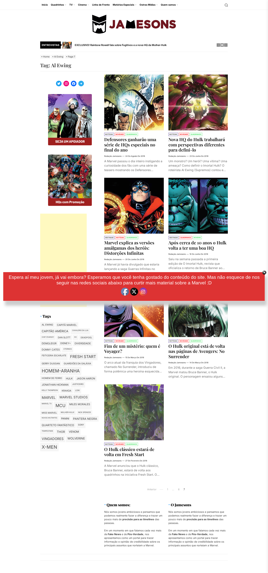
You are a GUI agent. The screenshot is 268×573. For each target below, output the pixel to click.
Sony (81, 425)
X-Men (49, 447)
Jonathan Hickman (55, 384)
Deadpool (86, 337)
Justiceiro (78, 384)
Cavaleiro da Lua (80, 330)
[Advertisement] (63, 260)
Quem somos (168, 4)
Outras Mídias (147, 4)
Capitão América (55, 331)
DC (75, 337)
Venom (74, 431)
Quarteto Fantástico (58, 425)
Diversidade (83, 343)
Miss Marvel (49, 412)
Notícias (109, 134)
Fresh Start (83, 356)
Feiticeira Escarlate (54, 355)
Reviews (197, 237)
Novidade (120, 134)
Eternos (68, 349)
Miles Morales (79, 404)
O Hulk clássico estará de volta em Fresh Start (129, 451)
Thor (61, 431)
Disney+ (65, 343)
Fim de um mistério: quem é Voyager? (132, 348)
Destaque (109, 237)
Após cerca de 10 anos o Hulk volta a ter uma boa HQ (197, 245)
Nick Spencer (84, 412)
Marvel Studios (74, 397)
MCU (60, 405)
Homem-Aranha (61, 371)
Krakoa (66, 390)
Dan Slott (64, 337)
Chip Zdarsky (48, 337)
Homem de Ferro (52, 378)
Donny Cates (51, 349)
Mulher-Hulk (67, 412)
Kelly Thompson (50, 390)
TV (71, 4)
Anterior (151, 489)
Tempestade (47, 431)
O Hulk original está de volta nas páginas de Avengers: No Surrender (196, 351)
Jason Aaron (86, 378)
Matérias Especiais (123, 4)
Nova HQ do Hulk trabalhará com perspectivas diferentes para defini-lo (196, 144)
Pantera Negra (85, 418)
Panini (65, 418)
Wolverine (76, 438)
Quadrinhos (57, 4)
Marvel (49, 397)
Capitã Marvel (67, 324)
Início (45, 4)
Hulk (69, 378)
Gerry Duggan (51, 363)
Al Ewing (47, 324)
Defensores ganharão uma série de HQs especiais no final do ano (130, 144)
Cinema (82, 4)
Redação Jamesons (112, 156)
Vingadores (53, 439)
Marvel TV (47, 404)
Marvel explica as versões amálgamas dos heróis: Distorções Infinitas (129, 248)
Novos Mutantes (49, 418)
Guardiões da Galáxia (77, 363)
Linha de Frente (101, 4)
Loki (77, 390)
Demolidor (49, 343)
